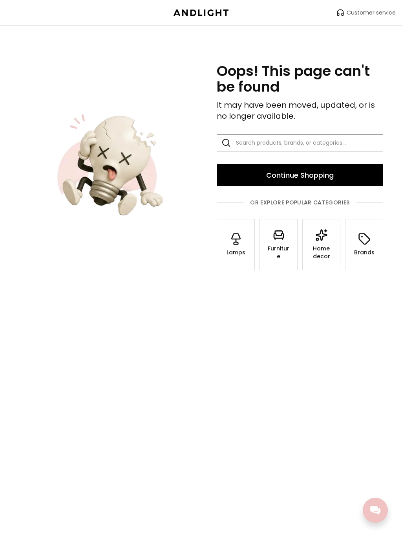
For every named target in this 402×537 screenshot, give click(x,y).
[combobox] (300, 142)
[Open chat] (375, 510)
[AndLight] (201, 12)
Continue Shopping (300, 175)
